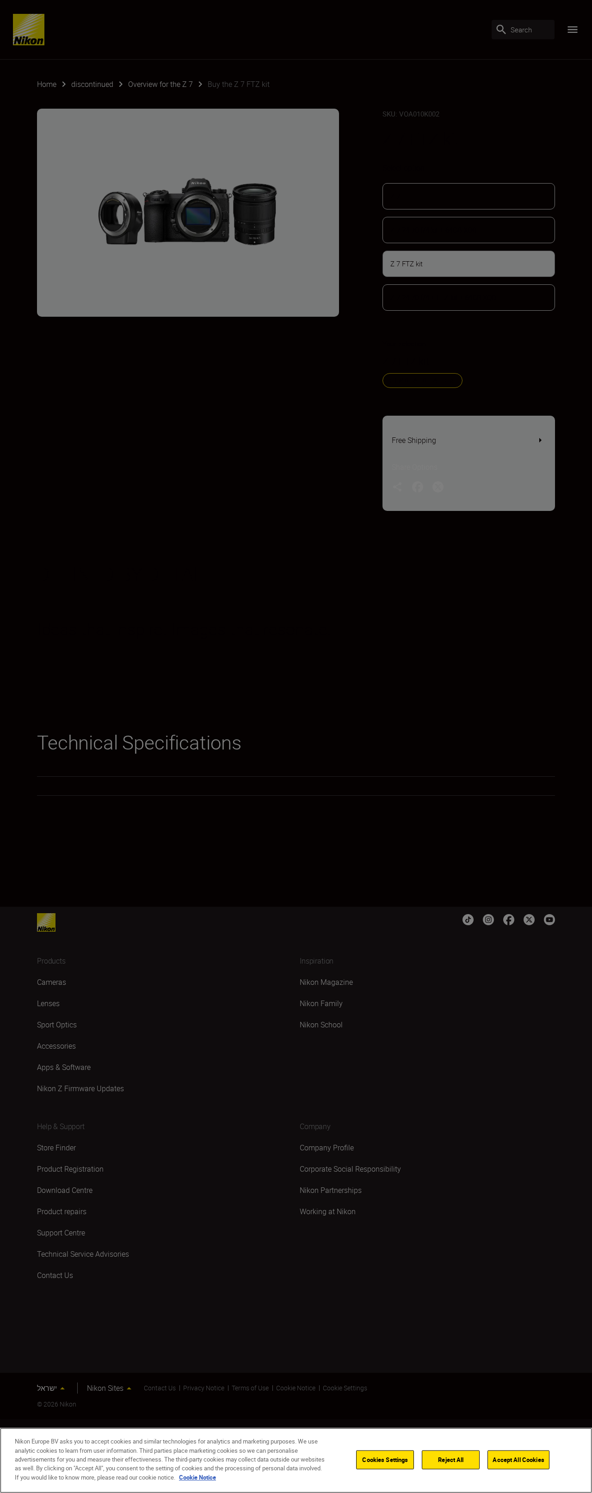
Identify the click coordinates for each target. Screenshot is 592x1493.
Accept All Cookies (518, 1459)
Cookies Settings (385, 1459)
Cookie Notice (197, 1477)
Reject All (450, 1459)
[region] (296, 1460)
